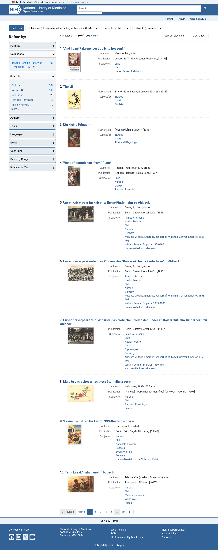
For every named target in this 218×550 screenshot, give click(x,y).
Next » (94, 35)
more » (15, 108)
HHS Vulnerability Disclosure (127, 537)
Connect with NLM (19, 529)
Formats (15, 45)
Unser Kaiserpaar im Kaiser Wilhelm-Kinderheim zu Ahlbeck (106, 202)
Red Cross (17, 95)
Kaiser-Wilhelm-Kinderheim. (140, 248)
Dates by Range (19, 159)
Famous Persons (134, 217)
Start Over (16, 28)
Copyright (16, 150)
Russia (128, 502)
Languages (17, 134)
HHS (110, 545)
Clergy (118, 185)
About (169, 18)
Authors (15, 117)
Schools (120, 447)
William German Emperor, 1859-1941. (145, 244)
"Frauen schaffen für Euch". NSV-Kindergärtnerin (98, 421)
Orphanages (131, 349)
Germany (130, 233)
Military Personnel (135, 495)
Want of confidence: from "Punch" (88, 163)
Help (182, 18)
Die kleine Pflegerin (77, 125)
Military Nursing (20, 104)
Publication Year (19, 167)
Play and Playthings (126, 142)
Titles (13, 126)
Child (117, 63)
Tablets (119, 104)
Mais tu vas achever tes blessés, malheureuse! (97, 381)
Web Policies (118, 529)
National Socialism (126, 444)
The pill (68, 86)
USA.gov (119, 545)
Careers (166, 537)
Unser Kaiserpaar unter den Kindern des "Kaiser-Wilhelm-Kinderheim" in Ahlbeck (121, 261)
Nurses (119, 67)
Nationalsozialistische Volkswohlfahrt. (137, 459)
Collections (17, 53)
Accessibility (169, 533)
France (128, 408)
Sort (174, 35)
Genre (13, 142)
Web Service (198, 18)
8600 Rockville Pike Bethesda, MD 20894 (71, 534)
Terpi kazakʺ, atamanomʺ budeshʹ (90, 472)
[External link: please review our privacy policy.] (11, 536)
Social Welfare (124, 451)
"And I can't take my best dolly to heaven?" (94, 48)
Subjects (15, 76)
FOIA (114, 533)
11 (130, 511)
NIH (103, 545)
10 (198, 35)
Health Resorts (133, 221)
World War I (131, 499)
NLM (96, 545)
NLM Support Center (173, 529)
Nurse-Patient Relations (128, 71)
